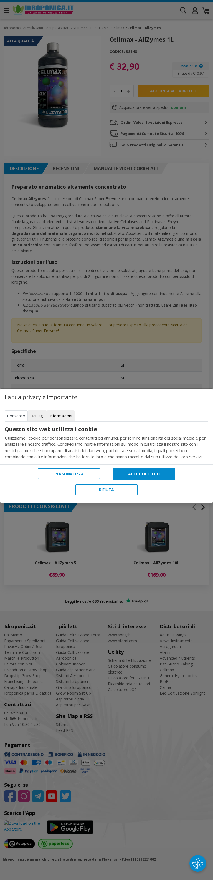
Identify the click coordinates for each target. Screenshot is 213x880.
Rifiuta (106, 489)
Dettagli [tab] (37, 415)
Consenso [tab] (16, 415)
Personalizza (69, 473)
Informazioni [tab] (60, 415)
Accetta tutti (144, 473)
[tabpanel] (106, 443)
